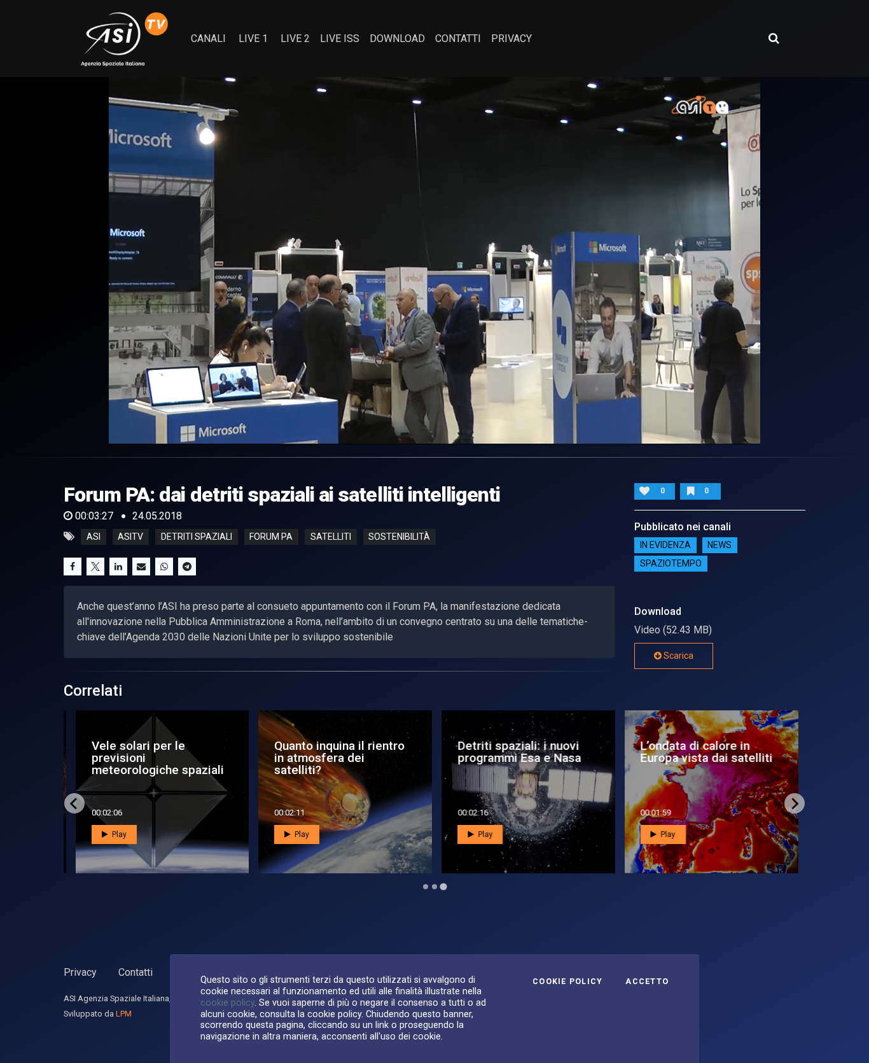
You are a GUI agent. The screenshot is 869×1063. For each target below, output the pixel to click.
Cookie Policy (567, 981)
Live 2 (295, 38)
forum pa (271, 537)
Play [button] (116, 834)
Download (397, 38)
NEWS (719, 545)
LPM (124, 1013)
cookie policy (227, 1002)
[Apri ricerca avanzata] (773, 38)
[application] (435, 260)
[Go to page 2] (434, 886)
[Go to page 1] (425, 886)
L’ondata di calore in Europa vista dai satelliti (704, 751)
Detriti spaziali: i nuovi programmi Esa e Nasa (517, 751)
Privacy (80, 972)
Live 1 (253, 38)
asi (94, 537)
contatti (458, 38)
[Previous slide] (74, 803)
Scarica (677, 656)
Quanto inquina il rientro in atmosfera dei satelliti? (337, 757)
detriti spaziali (196, 537)
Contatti (135, 972)
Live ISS (339, 38)
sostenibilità (399, 537)
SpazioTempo (671, 564)
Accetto (647, 981)
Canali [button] (208, 38)
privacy (511, 38)
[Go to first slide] (794, 803)
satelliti (330, 537)
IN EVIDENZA (665, 545)
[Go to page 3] (443, 887)
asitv (130, 537)
